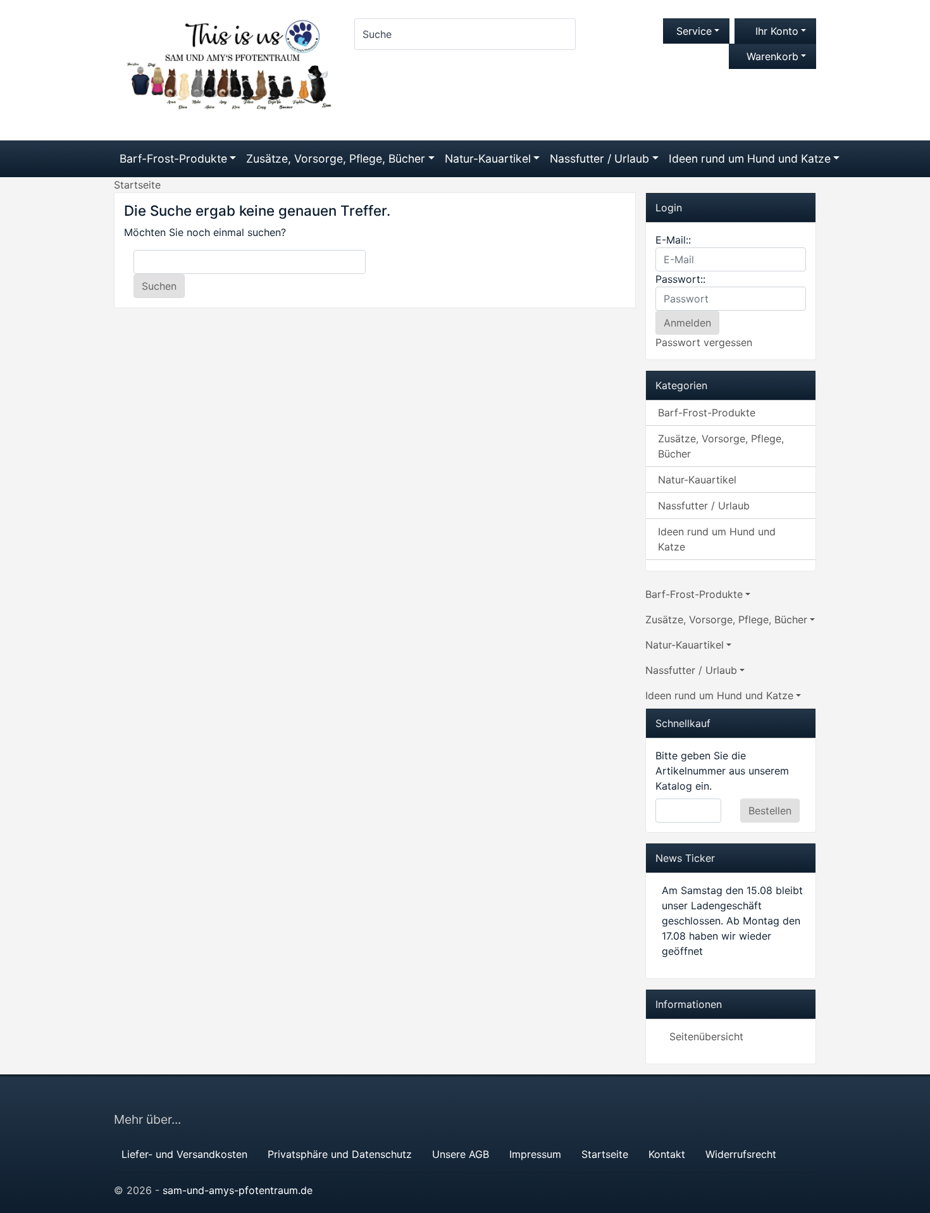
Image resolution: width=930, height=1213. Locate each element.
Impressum (535, 1154)
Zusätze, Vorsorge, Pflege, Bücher (335, 158)
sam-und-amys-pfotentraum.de (238, 1190)
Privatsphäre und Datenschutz (340, 1154)
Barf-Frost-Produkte (173, 158)
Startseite (604, 1154)
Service (692, 31)
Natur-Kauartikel (488, 158)
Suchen (159, 286)
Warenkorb (772, 56)
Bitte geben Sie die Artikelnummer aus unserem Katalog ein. (722, 770)
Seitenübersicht (706, 1036)
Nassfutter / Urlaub (599, 158)
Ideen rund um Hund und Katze (750, 158)
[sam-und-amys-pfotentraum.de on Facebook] (802, 1100)
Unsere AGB (460, 1154)
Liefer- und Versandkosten (184, 1154)
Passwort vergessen (703, 342)
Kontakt (666, 1154)
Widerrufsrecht (740, 1154)
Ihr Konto (775, 31)
